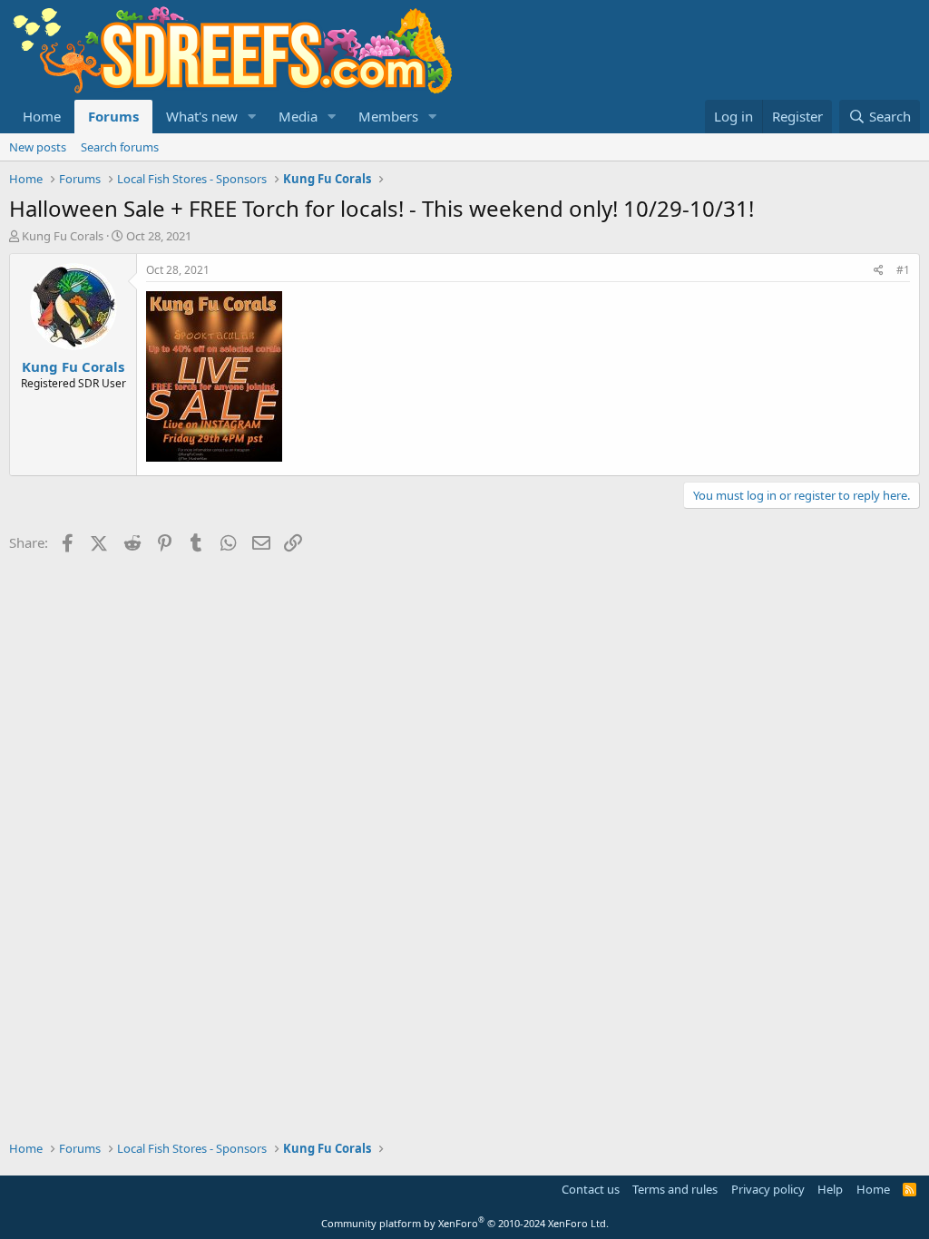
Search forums (120, 147)
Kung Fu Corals (62, 236)
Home (42, 116)
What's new (202, 116)
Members (388, 116)
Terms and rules (675, 1189)
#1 (903, 270)
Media (298, 116)
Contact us (591, 1189)
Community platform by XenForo (465, 1223)
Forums (113, 116)
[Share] (878, 270)
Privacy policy (768, 1189)
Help (830, 1189)
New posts (37, 147)
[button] (252, 116)
